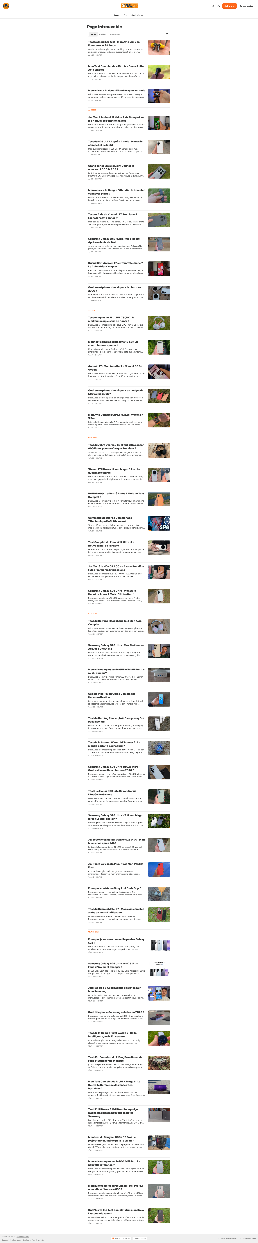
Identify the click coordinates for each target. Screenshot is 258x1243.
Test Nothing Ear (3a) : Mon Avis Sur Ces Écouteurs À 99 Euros (114, 43)
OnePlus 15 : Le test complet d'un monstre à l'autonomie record (116, 1211)
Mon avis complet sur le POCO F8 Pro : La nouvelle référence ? (114, 1163)
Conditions (27, 1240)
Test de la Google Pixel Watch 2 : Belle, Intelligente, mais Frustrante (112, 1034)
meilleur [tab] (103, 34)
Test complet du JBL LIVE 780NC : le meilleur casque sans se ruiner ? (111, 319)
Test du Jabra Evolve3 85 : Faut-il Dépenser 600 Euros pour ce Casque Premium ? (116, 446)
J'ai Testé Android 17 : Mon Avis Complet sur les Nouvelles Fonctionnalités (116, 119)
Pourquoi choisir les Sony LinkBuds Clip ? (114, 888)
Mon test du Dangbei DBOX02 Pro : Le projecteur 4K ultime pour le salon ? (112, 1139)
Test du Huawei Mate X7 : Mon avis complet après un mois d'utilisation (116, 911)
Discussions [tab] (115, 34)
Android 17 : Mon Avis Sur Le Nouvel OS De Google (115, 368)
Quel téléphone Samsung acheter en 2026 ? (116, 1012)
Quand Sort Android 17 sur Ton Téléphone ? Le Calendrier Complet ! (115, 265)
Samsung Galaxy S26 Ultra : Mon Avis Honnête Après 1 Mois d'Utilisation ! (112, 592)
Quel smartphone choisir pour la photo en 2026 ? (114, 289)
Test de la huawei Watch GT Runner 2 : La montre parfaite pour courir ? (114, 744)
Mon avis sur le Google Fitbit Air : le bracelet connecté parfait (116, 192)
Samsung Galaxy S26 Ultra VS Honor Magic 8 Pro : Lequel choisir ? (115, 817)
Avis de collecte (38, 1240)
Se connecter (246, 6)
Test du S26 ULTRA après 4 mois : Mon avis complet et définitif (115, 143)
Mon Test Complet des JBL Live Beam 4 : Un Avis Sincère (116, 68)
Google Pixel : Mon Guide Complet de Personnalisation (111, 695)
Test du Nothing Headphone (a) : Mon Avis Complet (114, 622)
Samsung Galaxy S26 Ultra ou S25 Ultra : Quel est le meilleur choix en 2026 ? (114, 768)
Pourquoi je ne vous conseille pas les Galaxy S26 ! (116, 941)
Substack (221, 1238)
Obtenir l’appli (140, 1238)
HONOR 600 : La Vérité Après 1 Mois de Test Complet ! (116, 495)
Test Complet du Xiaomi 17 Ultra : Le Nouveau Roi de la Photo (111, 544)
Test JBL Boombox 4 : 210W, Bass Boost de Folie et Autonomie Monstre (115, 1059)
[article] (129, 50)
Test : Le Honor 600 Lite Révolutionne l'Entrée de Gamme (112, 793)
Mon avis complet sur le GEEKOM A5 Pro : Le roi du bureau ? (116, 671)
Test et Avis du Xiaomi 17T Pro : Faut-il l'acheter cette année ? (112, 216)
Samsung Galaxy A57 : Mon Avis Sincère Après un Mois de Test (114, 240)
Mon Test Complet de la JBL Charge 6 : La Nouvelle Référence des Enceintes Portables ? (114, 1085)
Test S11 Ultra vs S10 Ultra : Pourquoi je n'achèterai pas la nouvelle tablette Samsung (113, 1113)
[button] (117, 15)
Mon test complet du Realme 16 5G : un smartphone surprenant (113, 343)
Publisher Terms (23, 1237)
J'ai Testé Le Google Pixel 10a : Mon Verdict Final (115, 865)
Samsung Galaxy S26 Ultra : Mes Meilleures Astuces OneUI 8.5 (116, 647)
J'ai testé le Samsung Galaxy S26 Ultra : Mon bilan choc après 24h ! (116, 841)
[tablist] (104, 34)
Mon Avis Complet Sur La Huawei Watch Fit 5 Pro (115, 416)
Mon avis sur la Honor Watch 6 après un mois (116, 90)
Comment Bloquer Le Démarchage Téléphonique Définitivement (110, 519)
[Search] (212, 6)
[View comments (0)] (108, 58)
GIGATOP (99, 55)
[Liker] (90, 58)
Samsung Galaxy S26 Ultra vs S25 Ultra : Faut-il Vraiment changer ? (113, 965)
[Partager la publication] (218, 6)
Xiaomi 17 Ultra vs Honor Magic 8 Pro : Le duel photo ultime (114, 471)
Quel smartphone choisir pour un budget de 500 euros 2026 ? (116, 392)
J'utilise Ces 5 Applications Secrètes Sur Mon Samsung (114, 989)
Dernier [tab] (93, 34)
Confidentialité (15, 1240)
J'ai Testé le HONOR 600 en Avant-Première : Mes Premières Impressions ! (116, 568)
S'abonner (230, 6)
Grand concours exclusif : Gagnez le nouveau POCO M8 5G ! (111, 167)
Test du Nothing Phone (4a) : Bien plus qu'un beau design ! (116, 720)
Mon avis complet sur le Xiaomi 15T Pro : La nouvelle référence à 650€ (115, 1187)
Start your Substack (122, 1238)
